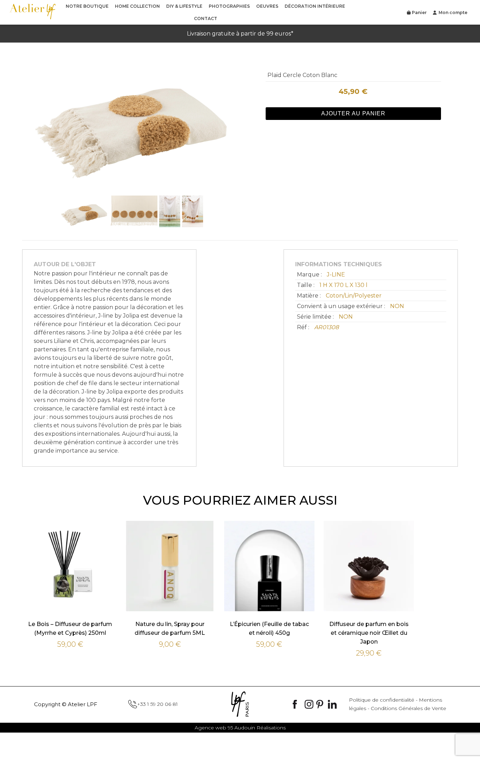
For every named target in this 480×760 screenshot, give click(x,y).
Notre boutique (87, 6)
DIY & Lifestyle (184, 6)
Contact (205, 18)
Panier (419, 12)
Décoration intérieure (315, 6)
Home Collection (137, 6)
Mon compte (453, 12)
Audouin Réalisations (240, 727)
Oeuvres (267, 6)
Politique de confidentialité (381, 700)
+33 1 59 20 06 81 (157, 704)
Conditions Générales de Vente (408, 708)
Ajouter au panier (353, 113)
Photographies (229, 6)
